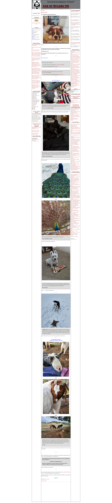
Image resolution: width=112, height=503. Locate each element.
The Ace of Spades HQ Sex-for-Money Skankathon (75, 175)
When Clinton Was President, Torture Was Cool (75, 206)
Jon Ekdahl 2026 (34, 93)
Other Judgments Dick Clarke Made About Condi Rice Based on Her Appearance (75, 154)
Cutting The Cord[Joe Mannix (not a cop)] (35, 128)
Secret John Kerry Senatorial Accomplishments (75, 165)
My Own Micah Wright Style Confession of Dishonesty (75, 215)
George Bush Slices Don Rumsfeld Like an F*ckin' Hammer (74, 119)
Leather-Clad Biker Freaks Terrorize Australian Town (74, 204)
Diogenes (72, 16)
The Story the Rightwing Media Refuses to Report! (75, 221)
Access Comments (44, 480)
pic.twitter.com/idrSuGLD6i (60, 64)
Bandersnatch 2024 (34, 97)
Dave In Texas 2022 (34, 102)
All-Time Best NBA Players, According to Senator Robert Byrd (75, 144)
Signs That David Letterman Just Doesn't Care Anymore (75, 148)
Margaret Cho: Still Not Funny (75, 179)
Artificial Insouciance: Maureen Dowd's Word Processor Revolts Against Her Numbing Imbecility (75, 196)
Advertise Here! (36, 13)
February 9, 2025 (55, 66)
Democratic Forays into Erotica (75, 124)
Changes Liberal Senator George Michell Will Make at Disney (75, 168)
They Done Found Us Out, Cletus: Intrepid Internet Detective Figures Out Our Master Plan (75, 200)
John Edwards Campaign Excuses (75, 166)
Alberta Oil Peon (73, 26)
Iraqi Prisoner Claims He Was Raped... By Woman (75, 181)
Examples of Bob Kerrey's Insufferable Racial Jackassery (75, 150)
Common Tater (73, 11)
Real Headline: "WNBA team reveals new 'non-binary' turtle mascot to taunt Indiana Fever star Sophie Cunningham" (36, 82)
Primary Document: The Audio (75, 108)
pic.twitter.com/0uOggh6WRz (46, 72)
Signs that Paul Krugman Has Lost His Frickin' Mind (75, 142)
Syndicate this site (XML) (74, 236)
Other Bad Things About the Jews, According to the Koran (75, 147)
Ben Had (72, 38)
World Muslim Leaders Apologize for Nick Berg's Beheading (75, 187)
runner (72, 13)
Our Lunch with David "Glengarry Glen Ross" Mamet (75, 223)
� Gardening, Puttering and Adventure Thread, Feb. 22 (49, 9)
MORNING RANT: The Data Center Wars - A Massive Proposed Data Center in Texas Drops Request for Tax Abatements (36, 86)
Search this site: (73, 90)
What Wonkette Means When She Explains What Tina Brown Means (75, 208)
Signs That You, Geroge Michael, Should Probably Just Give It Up (75, 133)
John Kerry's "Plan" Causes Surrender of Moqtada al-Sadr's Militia (75, 184)
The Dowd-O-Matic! (74, 226)
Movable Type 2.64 (73, 239)
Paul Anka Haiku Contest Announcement (74, 110)
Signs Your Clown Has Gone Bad (75, 132)
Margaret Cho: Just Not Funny (75, 177)
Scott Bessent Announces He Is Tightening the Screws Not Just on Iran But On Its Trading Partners (36, 59)
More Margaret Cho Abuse (74, 178)
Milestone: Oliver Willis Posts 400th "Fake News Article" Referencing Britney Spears (75, 191)
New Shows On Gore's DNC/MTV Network (74, 126)
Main (59, 9)
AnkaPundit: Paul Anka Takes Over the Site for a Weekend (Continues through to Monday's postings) (75, 116)
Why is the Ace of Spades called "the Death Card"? (75, 102)
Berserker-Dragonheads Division (75, 42)
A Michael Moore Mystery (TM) (75, 225)
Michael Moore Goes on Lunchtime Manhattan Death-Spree (75, 189)
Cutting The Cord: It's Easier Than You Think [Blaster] (36, 131)
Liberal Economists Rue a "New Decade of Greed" (75, 194)
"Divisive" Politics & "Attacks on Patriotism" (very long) (75, 233)
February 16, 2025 (60, 74)
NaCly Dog (72, 33)
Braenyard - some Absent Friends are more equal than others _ (75, 23)
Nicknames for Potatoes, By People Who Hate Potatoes (75, 127)
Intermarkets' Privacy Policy (35, 15)
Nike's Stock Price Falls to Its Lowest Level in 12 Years (36, 50)
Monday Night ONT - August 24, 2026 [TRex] (36, 45)
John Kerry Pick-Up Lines (74, 167)
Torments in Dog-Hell (74, 169)
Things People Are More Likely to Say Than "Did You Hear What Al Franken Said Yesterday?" (75, 140)
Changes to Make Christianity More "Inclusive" (75, 163)
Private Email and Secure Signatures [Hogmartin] (35, 133)
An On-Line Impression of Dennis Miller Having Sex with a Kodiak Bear (75, 218)
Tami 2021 (33, 105)
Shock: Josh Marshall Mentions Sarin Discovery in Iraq (75, 202)
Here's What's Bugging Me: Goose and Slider (74, 213)
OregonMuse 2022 (34, 104)
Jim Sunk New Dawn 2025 (35, 95)
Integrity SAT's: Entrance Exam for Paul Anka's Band (75, 112)
